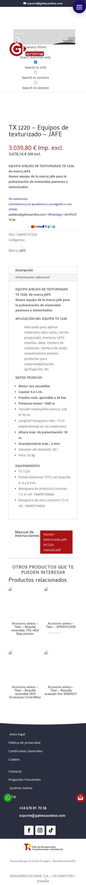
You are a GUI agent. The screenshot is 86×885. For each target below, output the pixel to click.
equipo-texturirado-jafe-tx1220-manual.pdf (55, 542)
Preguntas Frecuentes (25, 779)
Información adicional (32, 277)
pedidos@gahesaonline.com (27, 214)
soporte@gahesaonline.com (42, 816)
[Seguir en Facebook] (29, 830)
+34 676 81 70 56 (33, 808)
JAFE (23, 250)
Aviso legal (17, 734)
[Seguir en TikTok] (51, 830)
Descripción (24, 270)
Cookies (14, 759)
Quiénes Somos (20, 788)
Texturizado (32, 245)
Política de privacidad (24, 742)
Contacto (15, 771)
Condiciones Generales (26, 751)
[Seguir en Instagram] (40, 830)
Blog (12, 796)
